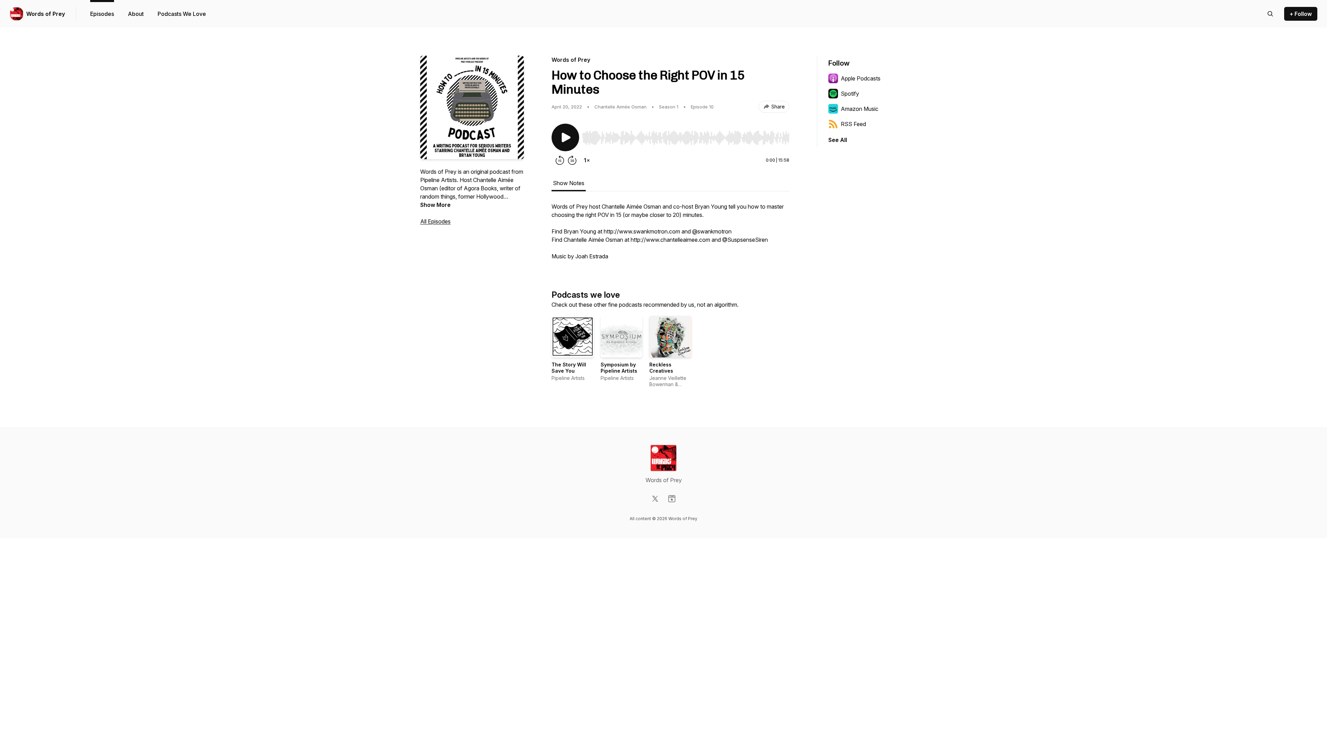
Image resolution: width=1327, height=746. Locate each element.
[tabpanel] (670, 234)
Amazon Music (859, 108)
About (136, 13)
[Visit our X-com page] (655, 498)
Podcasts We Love (182, 13)
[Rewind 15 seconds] (560, 160)
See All (837, 139)
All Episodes (435, 221)
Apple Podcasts (861, 78)
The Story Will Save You (569, 368)
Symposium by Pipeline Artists (619, 368)
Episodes (102, 13)
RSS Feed (853, 124)
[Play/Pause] (565, 137)
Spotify (850, 93)
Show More (435, 204)
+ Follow (1301, 13)
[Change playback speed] (587, 160)
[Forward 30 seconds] (572, 160)
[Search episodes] (1270, 14)
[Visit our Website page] (671, 498)
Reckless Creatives (661, 368)
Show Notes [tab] (568, 183)
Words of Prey (45, 13)
